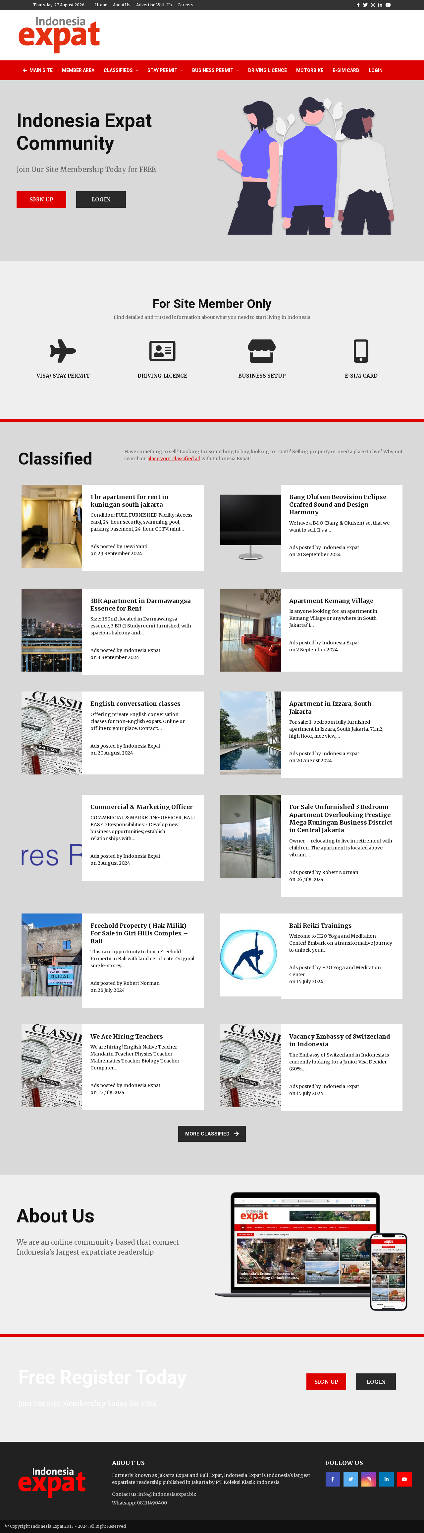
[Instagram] (368, 1479)
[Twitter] (351, 1479)
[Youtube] (404, 1479)
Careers (185, 4)
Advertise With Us (154, 4)
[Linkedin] (386, 1479)
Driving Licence (267, 70)
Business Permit (213, 70)
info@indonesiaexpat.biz (167, 1494)
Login (376, 70)
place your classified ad (173, 459)
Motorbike (309, 70)
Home (101, 4)
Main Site (40, 70)
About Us (122, 4)
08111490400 (152, 1503)
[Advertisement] (285, 34)
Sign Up (41, 199)
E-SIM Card (346, 70)
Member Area (78, 70)
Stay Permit (162, 70)
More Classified (207, 1134)
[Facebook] (333, 1479)
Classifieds (118, 70)
